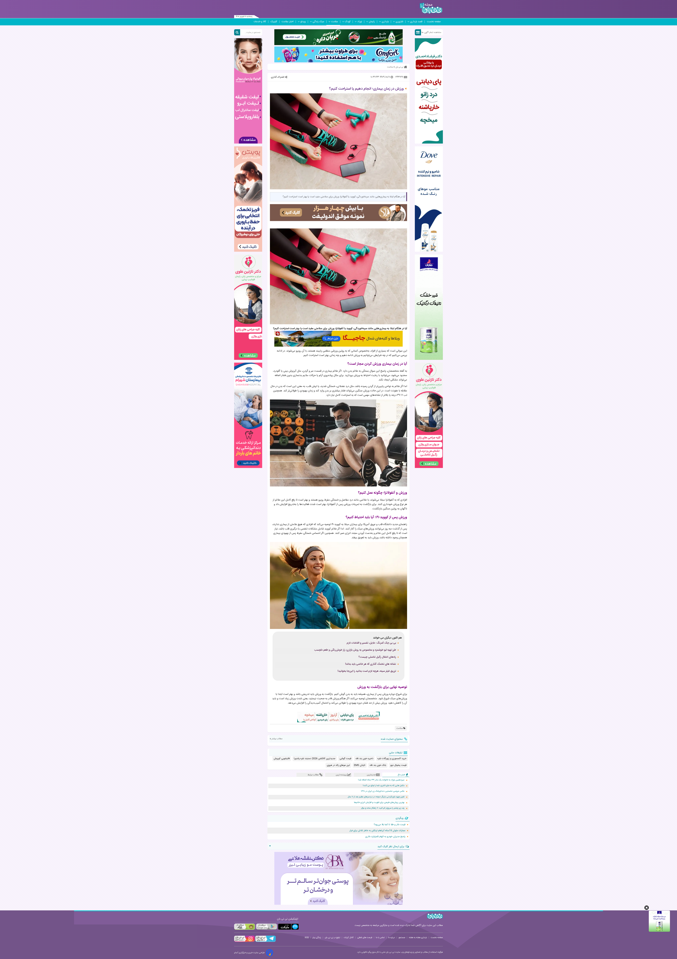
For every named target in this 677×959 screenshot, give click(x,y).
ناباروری (399, 21)
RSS (307, 937)
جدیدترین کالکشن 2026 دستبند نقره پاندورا (314, 759)
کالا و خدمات (260, 21)
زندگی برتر (316, 937)
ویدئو (303, 21)
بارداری (385, 21)
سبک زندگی (318, 21)
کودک (347, 21)
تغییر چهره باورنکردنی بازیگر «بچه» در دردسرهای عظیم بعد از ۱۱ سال (376, 797)
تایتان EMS (359, 765)
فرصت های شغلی (364, 937)
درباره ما (391, 937)
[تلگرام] (265, 941)
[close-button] (646, 907)
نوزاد (359, 21)
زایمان (372, 21)
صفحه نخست (434, 21)
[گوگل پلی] (266, 927)
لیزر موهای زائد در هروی (338, 765)
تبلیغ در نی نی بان (332, 937)
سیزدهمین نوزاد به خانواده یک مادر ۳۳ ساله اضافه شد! (381, 780)
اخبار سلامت (288, 21)
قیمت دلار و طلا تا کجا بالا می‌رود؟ (389, 825)
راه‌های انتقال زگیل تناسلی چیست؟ (377, 657)
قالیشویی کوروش (282, 759)
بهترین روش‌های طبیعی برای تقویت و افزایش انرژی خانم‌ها (379, 802)
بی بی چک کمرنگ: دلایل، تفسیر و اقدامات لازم (371, 643)
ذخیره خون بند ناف (364, 759)
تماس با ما (380, 937)
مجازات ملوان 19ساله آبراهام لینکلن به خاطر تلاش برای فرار (377, 831)
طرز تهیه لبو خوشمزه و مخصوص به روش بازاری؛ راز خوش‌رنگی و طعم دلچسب (355, 650)
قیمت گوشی (345, 759)
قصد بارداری (416, 21)
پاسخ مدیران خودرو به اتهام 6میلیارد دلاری (385, 837)
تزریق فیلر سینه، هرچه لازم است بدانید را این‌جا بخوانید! (367, 671)
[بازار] (244, 927)
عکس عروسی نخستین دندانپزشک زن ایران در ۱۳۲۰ (382, 791)
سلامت (334, 21)
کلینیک (273, 21)
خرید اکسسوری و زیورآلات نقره (391, 759)
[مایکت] (288, 927)
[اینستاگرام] (244, 941)
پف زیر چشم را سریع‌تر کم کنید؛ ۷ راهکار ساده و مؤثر (382, 808)
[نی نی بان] (431, 8)
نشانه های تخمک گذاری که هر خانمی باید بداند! (370, 664)
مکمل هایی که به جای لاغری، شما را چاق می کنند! (383, 785)
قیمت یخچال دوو (398, 765)
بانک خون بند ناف (378, 765)
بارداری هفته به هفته (418, 937)
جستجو (402, 937)
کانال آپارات (348, 937)
